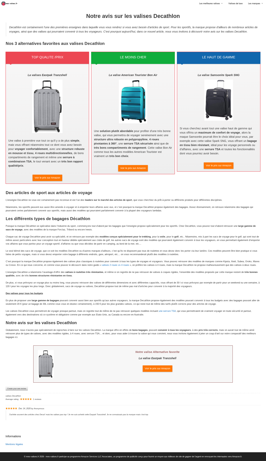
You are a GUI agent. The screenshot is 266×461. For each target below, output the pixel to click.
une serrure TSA (167, 311)
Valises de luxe (235, 3)
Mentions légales (14, 444)
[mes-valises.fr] (10, 3)
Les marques (254, 3)
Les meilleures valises (209, 3)
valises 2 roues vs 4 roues (115, 265)
